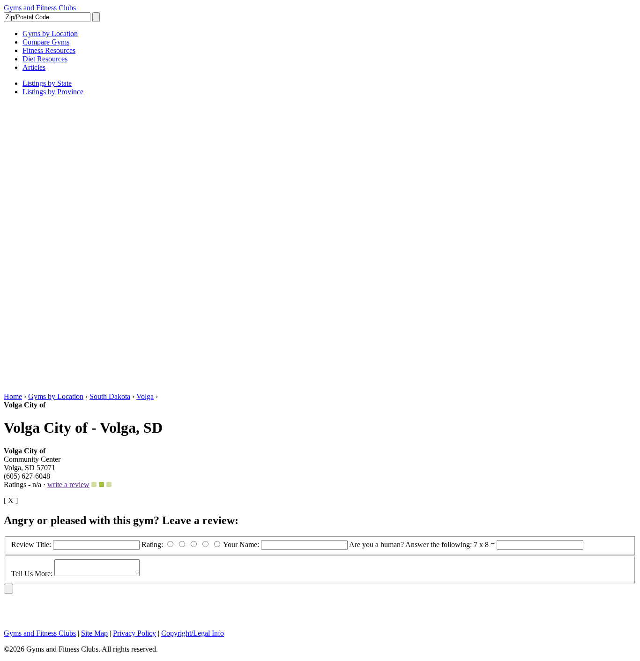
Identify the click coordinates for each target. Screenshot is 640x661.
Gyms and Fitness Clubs (40, 8)
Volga (145, 396)
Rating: (153, 544)
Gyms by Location (55, 396)
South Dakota (109, 396)
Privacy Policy (134, 633)
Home (13, 396)
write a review (68, 484)
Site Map (94, 633)
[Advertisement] (41, 244)
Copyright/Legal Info (192, 633)
